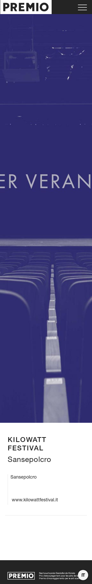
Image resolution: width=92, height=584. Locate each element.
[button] (82, 7)
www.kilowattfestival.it (35, 500)
